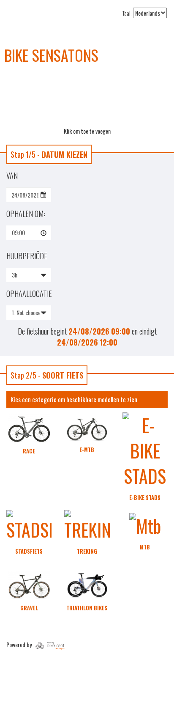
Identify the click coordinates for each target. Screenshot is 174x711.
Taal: (127, 13)
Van (12, 175)
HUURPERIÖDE (26, 255)
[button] (28, 232)
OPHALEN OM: (25, 213)
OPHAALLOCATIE (28, 293)
